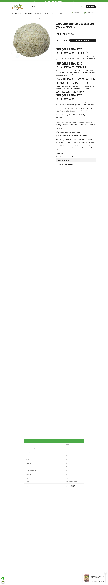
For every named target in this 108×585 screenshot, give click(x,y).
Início (13, 18)
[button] (91, 6)
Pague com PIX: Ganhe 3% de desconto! (54, 1)
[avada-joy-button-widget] (3, 582)
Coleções (18, 18)
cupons (64, 145)
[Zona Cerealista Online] (17, 7)
